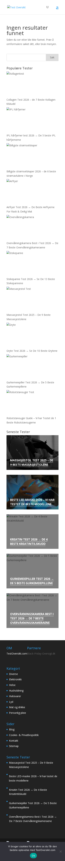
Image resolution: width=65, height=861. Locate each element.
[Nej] (60, 851)
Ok (33, 855)
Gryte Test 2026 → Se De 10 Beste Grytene (31, 350)
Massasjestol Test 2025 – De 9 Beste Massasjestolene (31, 462)
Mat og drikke (17, 707)
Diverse (13, 674)
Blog (11, 729)
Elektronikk (15, 679)
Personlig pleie (17, 712)
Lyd (11, 701)
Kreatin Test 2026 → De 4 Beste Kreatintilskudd (28, 541)
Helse (12, 685)
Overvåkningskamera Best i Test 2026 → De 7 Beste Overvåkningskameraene (32, 618)
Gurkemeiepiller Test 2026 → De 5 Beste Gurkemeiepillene (32, 581)
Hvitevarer (15, 696)
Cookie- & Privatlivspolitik (24, 735)
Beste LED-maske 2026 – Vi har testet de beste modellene (32, 502)
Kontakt (13, 740)
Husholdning (16, 690)
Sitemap (14, 746)
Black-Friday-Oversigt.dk (41, 653)
